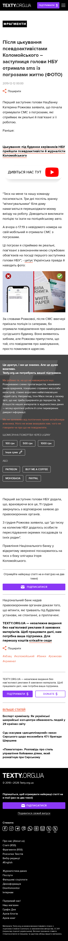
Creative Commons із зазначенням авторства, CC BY (36, 929)
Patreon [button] (11, 469)
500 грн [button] (28, 443)
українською (26, 931)
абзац (8, 656)
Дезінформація (12, 884)
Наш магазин (10, 905)
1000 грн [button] (46, 443)
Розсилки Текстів (13, 854)
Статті (6, 845)
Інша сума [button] (11, 452)
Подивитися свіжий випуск (34, 813)
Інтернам (8, 892)
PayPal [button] (33, 478)
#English (8, 862)
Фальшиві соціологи (15, 879)
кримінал (10, 661)
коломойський (25, 656)
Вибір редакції (11, 858)
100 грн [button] (10, 443)
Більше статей (14, 709)
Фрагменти (9, 849)
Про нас (7, 841)
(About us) (19, 841)
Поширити (14, 91)
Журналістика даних (15, 871)
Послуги (8, 875)
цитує (29, 260)
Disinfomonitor (11, 888)
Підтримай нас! (12, 901)
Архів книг (9, 918)
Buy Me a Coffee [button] (36, 469)
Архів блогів (10, 913)
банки (42, 656)
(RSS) (13, 845)
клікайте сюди (40, 641)
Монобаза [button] (12, 478)
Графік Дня (9, 909)
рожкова (56, 656)
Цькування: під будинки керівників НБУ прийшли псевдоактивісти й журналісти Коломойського (34, 151)
